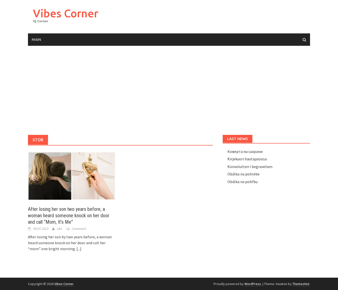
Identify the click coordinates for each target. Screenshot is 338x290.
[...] (78, 248)
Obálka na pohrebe (243, 173)
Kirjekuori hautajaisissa (247, 158)
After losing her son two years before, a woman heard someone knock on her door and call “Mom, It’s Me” (68, 215)
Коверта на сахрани (245, 151)
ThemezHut (300, 284)
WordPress (252, 284)
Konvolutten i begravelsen (249, 166)
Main (36, 39)
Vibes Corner (65, 13)
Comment (79, 228)
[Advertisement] (169, 90)
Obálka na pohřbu (242, 181)
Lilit (59, 228)
